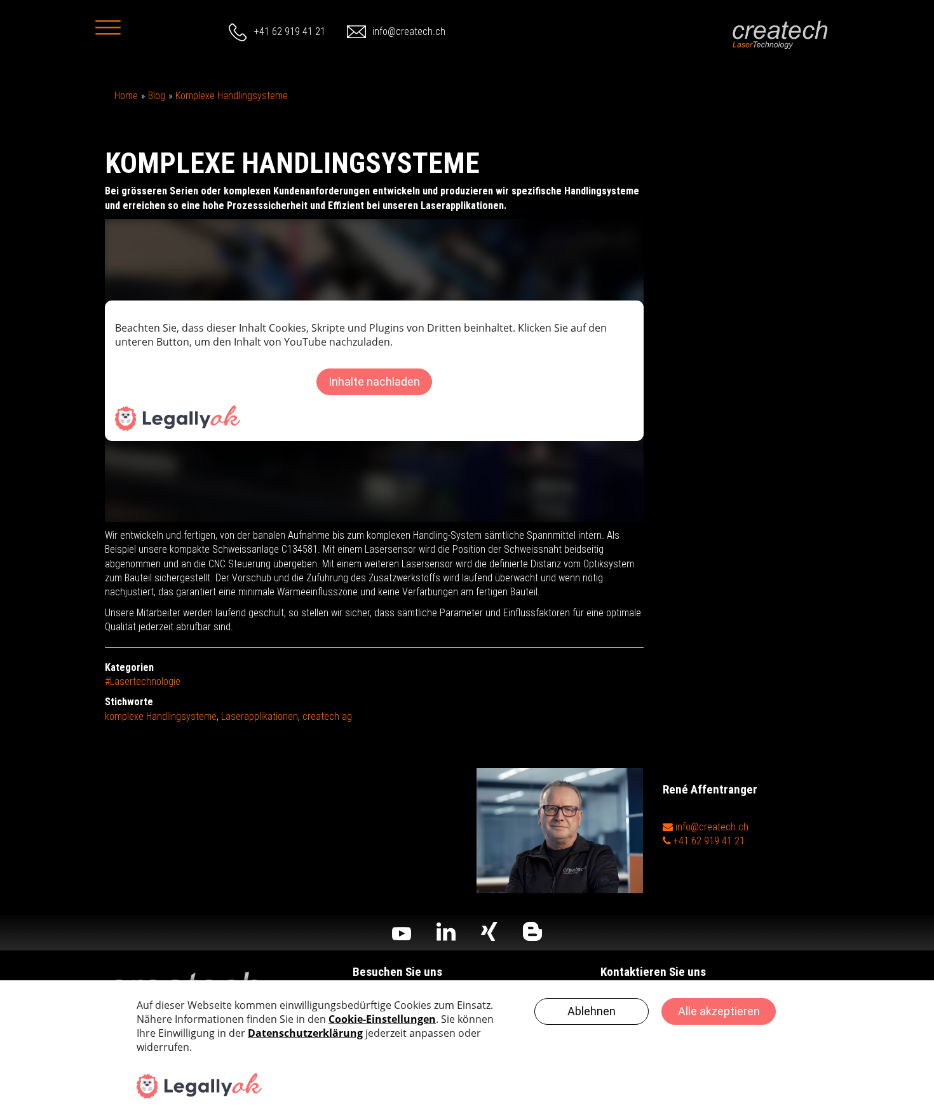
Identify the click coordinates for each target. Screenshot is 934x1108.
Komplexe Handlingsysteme (231, 96)
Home (126, 96)
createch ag (327, 716)
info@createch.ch (408, 31)
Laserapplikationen (259, 716)
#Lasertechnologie (142, 681)
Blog (156, 96)
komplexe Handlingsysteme (161, 716)
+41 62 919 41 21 (289, 31)
